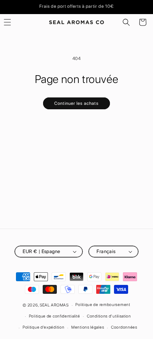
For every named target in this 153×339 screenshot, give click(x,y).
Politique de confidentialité (54, 316)
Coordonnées (124, 327)
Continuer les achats (76, 103)
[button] (126, 22)
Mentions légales (87, 327)
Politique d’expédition (43, 327)
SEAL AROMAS (54, 305)
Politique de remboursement (102, 304)
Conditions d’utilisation (109, 316)
